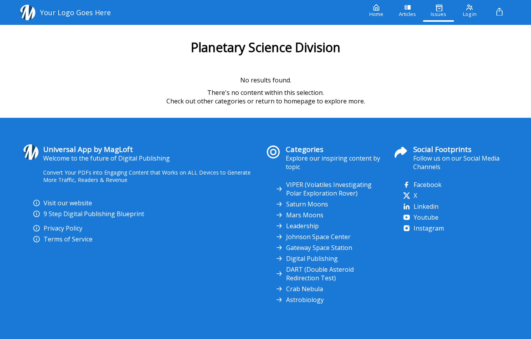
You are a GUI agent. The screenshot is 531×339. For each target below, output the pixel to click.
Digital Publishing (312, 258)
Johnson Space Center (318, 236)
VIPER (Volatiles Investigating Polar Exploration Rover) (329, 188)
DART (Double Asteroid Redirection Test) (320, 273)
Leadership (302, 226)
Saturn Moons (307, 204)
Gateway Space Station (319, 247)
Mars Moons (304, 215)
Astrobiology (305, 299)
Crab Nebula (304, 289)
